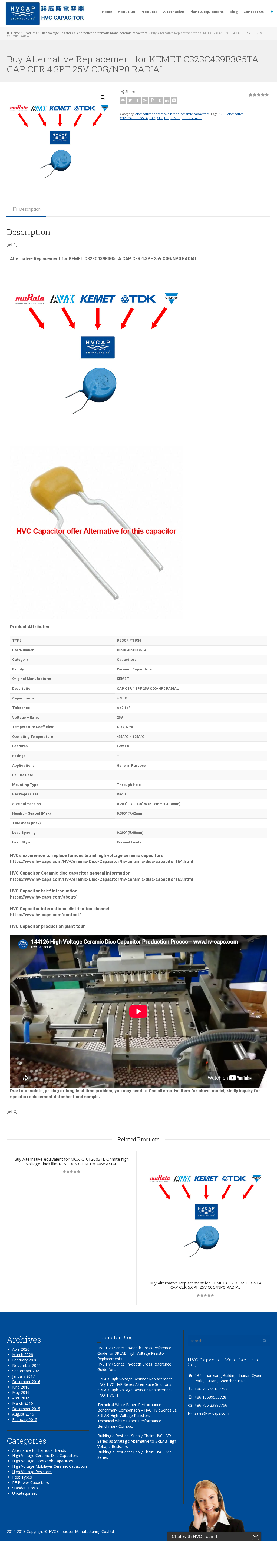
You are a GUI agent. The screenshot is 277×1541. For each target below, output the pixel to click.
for (166, 118)
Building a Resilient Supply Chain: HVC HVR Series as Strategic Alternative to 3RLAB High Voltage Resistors (136, 1441)
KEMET (175, 118)
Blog (233, 11)
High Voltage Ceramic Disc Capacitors (45, 1455)
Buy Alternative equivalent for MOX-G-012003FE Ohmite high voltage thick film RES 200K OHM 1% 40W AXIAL (71, 1161)
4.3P (222, 114)
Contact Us (253, 11)
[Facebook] (137, 100)
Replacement (192, 118)
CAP (152, 118)
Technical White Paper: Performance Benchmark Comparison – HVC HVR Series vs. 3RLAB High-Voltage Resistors (137, 1410)
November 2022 (26, 1365)
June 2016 (20, 1387)
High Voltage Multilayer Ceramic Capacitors (50, 1466)
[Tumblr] (159, 100)
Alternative (173, 11)
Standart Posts (25, 1487)
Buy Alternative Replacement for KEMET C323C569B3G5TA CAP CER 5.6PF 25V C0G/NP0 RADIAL (205, 1285)
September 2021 (26, 1370)
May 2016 (20, 1392)
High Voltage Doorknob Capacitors (42, 1460)
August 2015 (23, 1414)
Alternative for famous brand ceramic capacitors (172, 114)
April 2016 (20, 1397)
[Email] (123, 100)
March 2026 (22, 1354)
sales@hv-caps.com (211, 1413)
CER (160, 118)
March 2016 (22, 1403)
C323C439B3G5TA (134, 118)
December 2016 (26, 1381)
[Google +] (145, 100)
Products (149, 11)
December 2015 (26, 1408)
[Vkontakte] (174, 100)
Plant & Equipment (207, 11)
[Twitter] (130, 100)
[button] (103, 97)
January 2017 (23, 1376)
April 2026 (20, 1349)
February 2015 (24, 1419)
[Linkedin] (167, 100)
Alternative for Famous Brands (39, 1450)
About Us (126, 11)
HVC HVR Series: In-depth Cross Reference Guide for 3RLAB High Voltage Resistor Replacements (134, 1353)
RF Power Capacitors (30, 1482)
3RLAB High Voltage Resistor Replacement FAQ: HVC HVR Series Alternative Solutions (134, 1381)
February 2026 (24, 1360)
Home (107, 11)
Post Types (22, 1477)
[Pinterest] (152, 100)
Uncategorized (25, 1493)
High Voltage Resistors (32, 1471)
